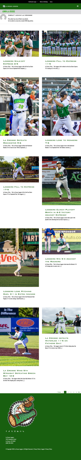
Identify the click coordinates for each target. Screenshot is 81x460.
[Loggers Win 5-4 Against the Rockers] (61, 241)
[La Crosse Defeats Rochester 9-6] (19, 106)
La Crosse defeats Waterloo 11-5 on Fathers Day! (56, 341)
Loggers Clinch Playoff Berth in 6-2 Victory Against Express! (60, 212)
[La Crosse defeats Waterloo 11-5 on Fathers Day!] (61, 321)
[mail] (20, 431)
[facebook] (6, 431)
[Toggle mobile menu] (78, 6)
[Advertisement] (34, 454)
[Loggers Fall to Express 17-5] (19, 169)
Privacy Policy (37, 449)
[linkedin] (17, 431)
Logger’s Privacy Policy (46, 449)
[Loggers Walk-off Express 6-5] (19, 44)
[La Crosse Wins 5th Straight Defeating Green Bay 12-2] (19, 337)
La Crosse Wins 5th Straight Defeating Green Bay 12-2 (19, 373)
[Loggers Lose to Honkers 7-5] (61, 106)
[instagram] (15, 431)
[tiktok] (9, 431)
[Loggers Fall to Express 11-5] (61, 44)
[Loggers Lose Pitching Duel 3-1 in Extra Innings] (19, 257)
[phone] (23, 431)
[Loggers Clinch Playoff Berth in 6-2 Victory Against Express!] (61, 180)
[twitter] (12, 431)
